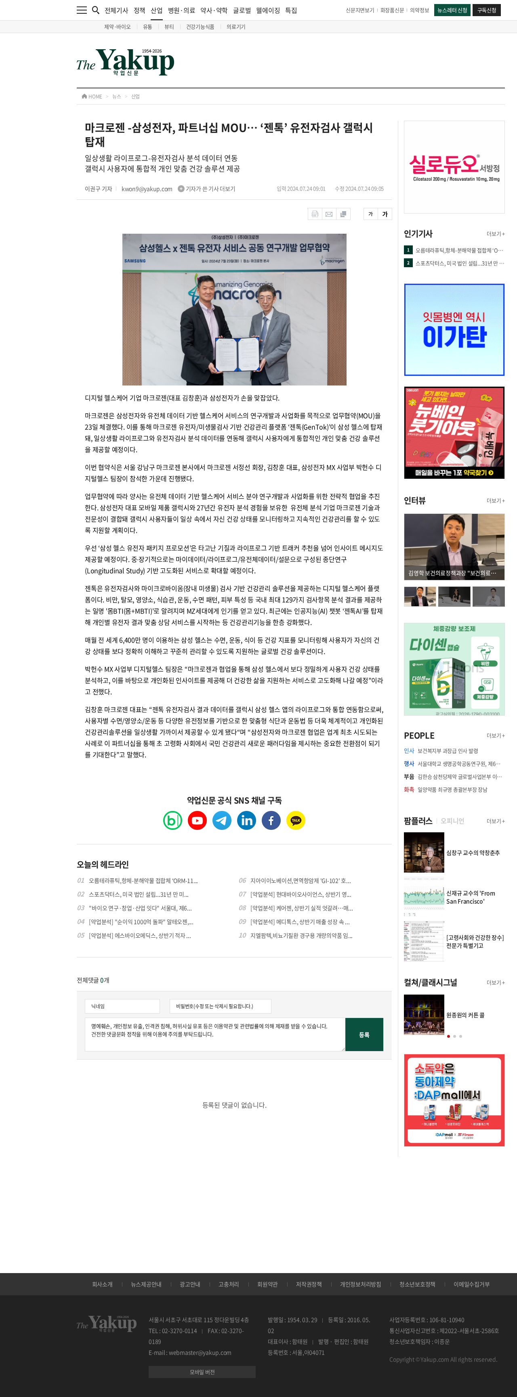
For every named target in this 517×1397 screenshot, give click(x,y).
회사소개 (102, 1284)
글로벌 (242, 10)
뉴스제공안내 (146, 1284)
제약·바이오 (117, 26)
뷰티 (169, 26)
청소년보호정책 (417, 1284)
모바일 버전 (202, 1372)
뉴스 (116, 96)
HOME (94, 96)
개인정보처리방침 (360, 1284)
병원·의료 (181, 10)
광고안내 (190, 1284)
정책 (140, 10)
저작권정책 (309, 1284)
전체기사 (116, 10)
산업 (157, 10)
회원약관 (267, 1284)
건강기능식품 (200, 26)
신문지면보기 (360, 10)
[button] (448, 1036)
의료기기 (236, 26)
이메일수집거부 (472, 1284)
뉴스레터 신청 (452, 10)
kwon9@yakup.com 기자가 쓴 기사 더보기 (178, 188)
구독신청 (486, 10)
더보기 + (496, 233)
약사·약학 (214, 10)
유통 (148, 26)
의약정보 (419, 10)
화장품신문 (392, 10)
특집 (291, 10)
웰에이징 (268, 10)
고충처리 (229, 1284)
